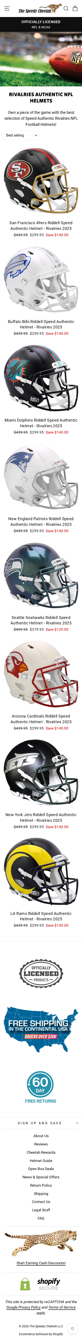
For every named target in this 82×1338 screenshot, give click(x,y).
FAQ (41, 1218)
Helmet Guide (41, 1161)
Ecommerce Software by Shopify (41, 1334)
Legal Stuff (41, 1210)
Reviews (41, 1144)
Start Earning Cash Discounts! (41, 1263)
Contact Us (41, 1202)
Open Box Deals (41, 1169)
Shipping (41, 1193)
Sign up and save (40, 1123)
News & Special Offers (41, 1177)
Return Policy (41, 1185)
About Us (41, 1136)
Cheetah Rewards (41, 1152)
